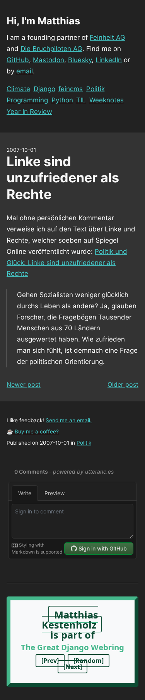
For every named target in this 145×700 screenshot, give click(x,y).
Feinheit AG (107, 37)
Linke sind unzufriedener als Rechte (63, 177)
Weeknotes (106, 100)
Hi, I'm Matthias (43, 21)
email (24, 71)
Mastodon (48, 60)
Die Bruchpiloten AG (51, 49)
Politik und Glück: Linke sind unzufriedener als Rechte (67, 263)
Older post (122, 384)
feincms (70, 89)
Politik (95, 89)
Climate (18, 89)
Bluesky (80, 60)
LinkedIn (109, 60)
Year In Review (29, 112)
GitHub (18, 60)
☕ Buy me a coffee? (33, 431)
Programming (27, 100)
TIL (81, 100)
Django (44, 89)
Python (62, 100)
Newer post (24, 384)
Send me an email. (69, 420)
